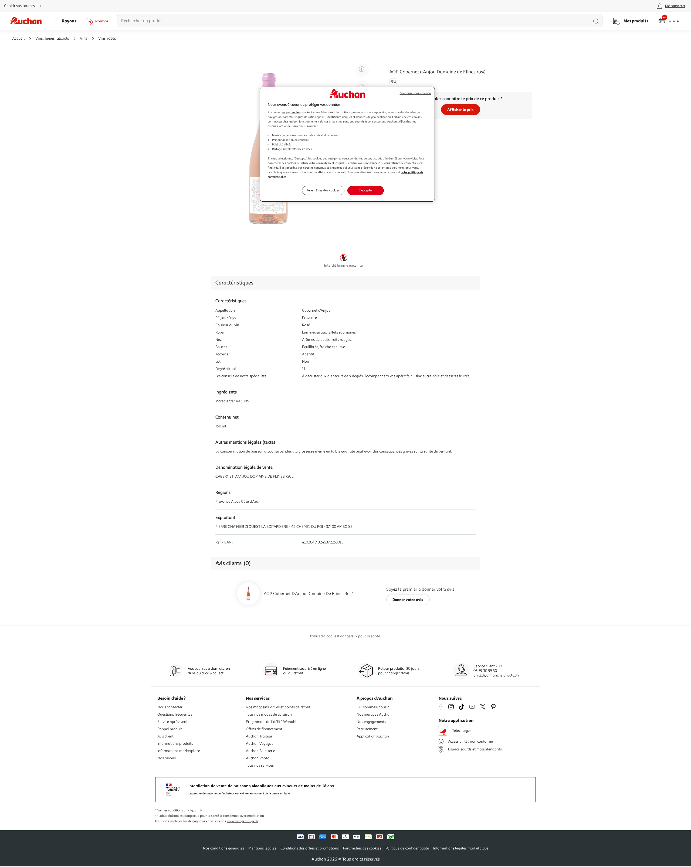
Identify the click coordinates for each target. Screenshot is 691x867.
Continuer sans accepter (415, 93)
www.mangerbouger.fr (242, 821)
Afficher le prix (460, 109)
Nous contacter (169, 707)
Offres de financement (264, 729)
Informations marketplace (178, 751)
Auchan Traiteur (259, 736)
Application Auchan (373, 736)
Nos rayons (166, 758)
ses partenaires (291, 112)
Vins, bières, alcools (52, 38)
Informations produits (175, 743)
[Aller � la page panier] (668, 21)
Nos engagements (371, 721)
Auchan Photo (257, 758)
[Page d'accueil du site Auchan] (28, 21)
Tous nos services (260, 765)
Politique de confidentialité (407, 848)
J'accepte (365, 190)
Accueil (18, 38)
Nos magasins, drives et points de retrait (278, 707)
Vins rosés (107, 38)
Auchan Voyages (259, 743)
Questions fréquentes (174, 714)
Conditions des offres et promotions (309, 848)
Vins (83, 38)
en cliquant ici (193, 810)
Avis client (165, 736)
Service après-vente (173, 721)
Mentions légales (262, 848)
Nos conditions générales (223, 848)
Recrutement (367, 729)
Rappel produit (169, 729)
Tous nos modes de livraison (269, 714)
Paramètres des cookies (323, 190)
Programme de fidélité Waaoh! (271, 721)
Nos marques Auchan (374, 714)
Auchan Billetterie (260, 751)
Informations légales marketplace (460, 848)
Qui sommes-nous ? (373, 707)
